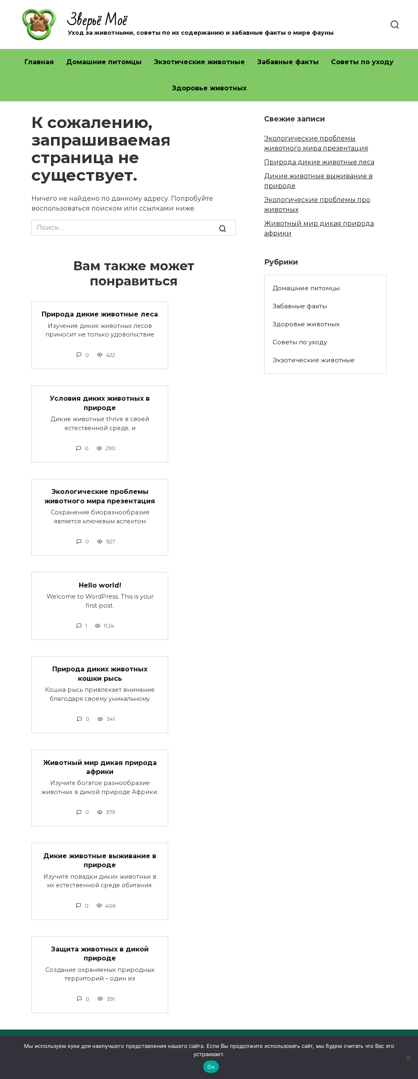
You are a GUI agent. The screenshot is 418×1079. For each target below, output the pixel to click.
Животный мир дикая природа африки (100, 766)
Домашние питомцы (104, 62)
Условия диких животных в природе (100, 403)
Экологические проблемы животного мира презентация (99, 496)
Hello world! (100, 585)
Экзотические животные (199, 62)
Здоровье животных (209, 88)
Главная (39, 62)
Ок (211, 1066)
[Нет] (408, 1057)
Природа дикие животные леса (100, 314)
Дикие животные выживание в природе (99, 860)
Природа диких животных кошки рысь (99, 673)
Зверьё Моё (97, 21)
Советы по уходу (362, 62)
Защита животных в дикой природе (100, 953)
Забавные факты (288, 62)
